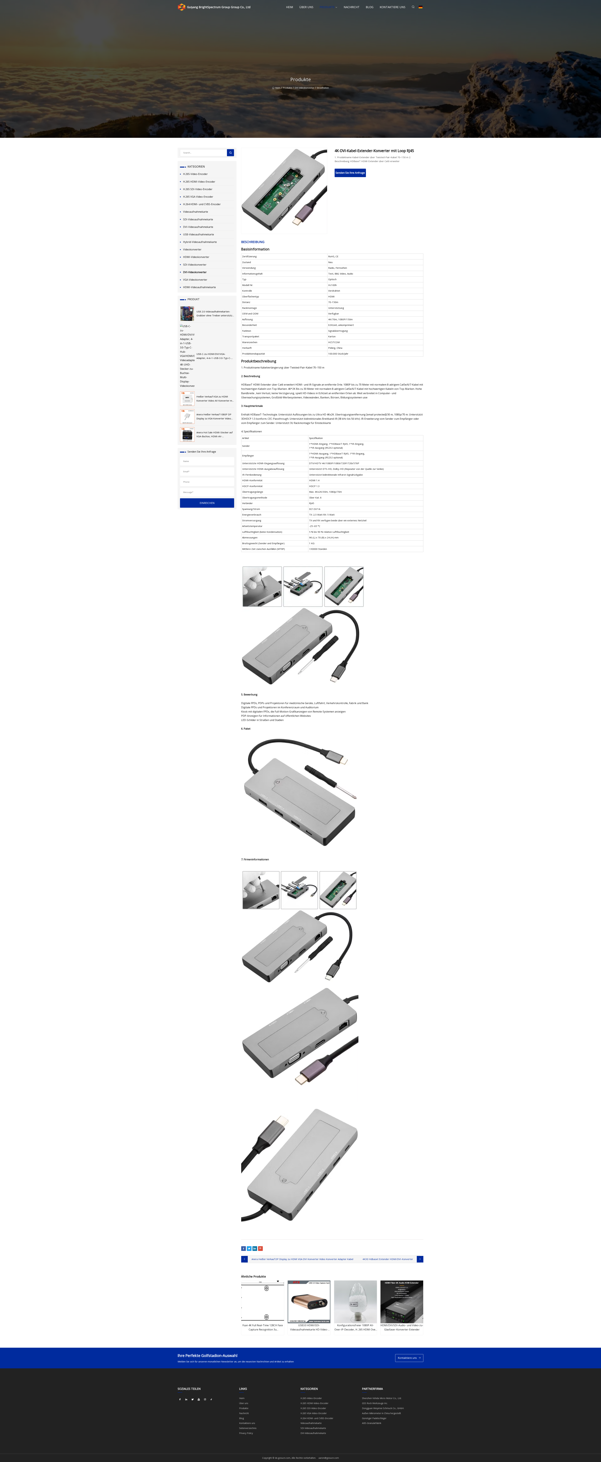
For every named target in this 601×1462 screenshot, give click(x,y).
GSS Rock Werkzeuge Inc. (375, 1403)
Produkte (327, 7)
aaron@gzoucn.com (328, 1457)
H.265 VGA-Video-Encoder (198, 196)
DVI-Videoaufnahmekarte (198, 227)
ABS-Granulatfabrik (371, 1423)
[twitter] (192, 1399)
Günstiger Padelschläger (374, 1418)
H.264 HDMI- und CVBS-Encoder (202, 204)
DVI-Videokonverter (304, 87)
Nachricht (352, 7)
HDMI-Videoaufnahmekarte (199, 287)
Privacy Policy (246, 1433)
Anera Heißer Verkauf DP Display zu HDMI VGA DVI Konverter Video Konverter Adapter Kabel (302, 1259)
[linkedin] (186, 1399)
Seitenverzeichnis (248, 1428)
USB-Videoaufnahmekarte (198, 234)
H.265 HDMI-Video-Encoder (199, 181)
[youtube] (198, 1399)
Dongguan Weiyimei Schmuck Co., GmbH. (383, 1408)
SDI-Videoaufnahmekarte (198, 219)
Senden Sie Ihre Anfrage (350, 172)
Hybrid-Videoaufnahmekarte (200, 242)
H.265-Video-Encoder (195, 174)
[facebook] (180, 1399)
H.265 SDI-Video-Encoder (197, 189)
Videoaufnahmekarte (195, 211)
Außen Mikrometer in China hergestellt (381, 1413)
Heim (289, 7)
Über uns (306, 7)
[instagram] (205, 1399)
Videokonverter (192, 249)
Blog (369, 7)
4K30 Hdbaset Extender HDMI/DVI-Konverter (387, 1259)
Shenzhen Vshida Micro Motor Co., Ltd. (381, 1398)
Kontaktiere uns (392, 7)
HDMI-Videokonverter (196, 257)
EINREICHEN (207, 503)
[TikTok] (211, 1399)
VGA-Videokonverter (195, 279)
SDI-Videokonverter (194, 264)
